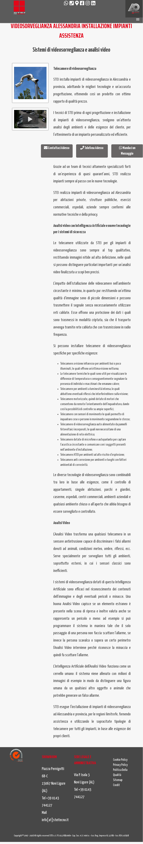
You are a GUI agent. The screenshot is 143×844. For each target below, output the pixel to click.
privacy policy (120, 765)
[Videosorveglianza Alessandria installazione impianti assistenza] (19, 7)
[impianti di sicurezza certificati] (16, 755)
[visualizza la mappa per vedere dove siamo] (77, 3)
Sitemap (117, 780)
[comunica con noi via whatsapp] (66, 3)
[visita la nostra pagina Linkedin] (93, 3)
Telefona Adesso (93, 148)
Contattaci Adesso (58, 148)
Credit (116, 785)
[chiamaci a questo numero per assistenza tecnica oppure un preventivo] (71, 3)
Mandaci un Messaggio (128, 150)
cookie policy (120, 759)
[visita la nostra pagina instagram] (88, 3)
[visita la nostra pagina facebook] (82, 3)
